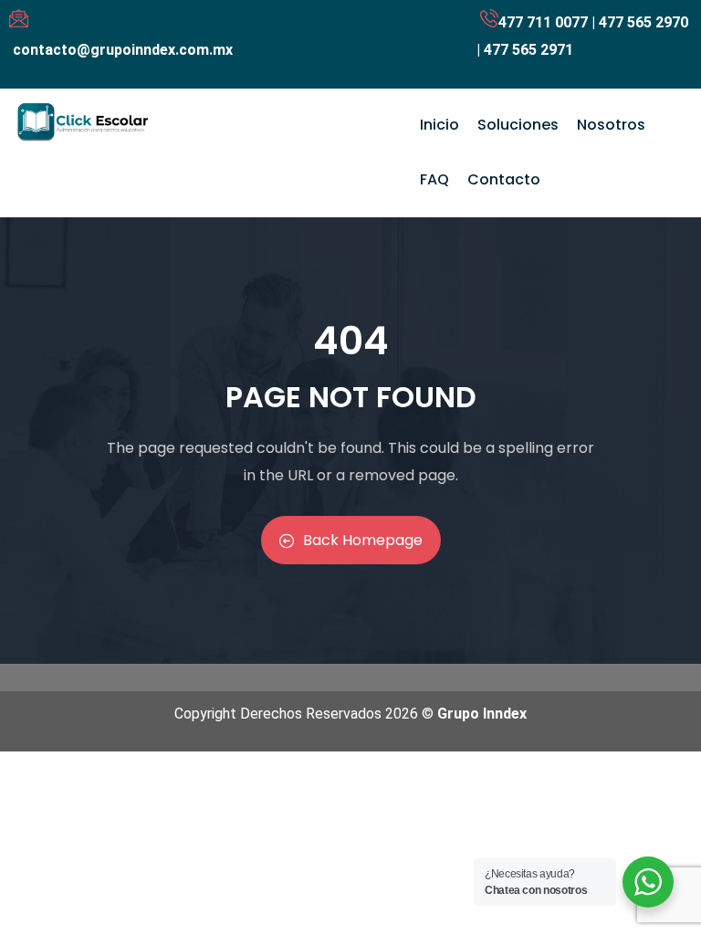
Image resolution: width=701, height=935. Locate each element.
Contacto (503, 179)
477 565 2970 (643, 22)
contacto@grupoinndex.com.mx (123, 49)
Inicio (439, 124)
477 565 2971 (528, 49)
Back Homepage (363, 540)
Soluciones (518, 124)
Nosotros (611, 124)
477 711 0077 (543, 22)
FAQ (434, 179)
